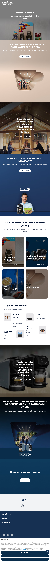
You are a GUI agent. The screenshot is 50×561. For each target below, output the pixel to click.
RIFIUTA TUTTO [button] (25, 559)
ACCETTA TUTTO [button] (25, 552)
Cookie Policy (23, 549)
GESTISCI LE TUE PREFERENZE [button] (25, 555)
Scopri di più (25, 170)
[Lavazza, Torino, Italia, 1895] (7, 3)
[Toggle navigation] (47, 2)
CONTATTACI (25, 480)
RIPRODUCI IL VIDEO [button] (25, 136)
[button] (41, 3)
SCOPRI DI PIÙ (25, 56)
